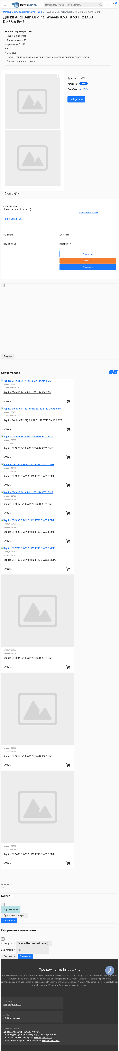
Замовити (25, 956)
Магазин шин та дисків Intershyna (19, 12)
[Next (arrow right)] (5, 887)
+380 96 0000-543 (12, 219)
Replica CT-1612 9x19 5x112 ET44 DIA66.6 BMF (28, 756)
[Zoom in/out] (8, 884)
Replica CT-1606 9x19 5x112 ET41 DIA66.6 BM (27, 392)
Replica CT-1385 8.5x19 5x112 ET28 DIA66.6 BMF (28, 476)
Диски (83, 83)
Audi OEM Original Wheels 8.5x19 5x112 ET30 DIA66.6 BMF (74, 12)
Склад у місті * (8, 943)
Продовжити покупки (14, 915)
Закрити (7, 356)
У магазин (88, 254)
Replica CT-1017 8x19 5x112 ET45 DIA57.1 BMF (28, 504)
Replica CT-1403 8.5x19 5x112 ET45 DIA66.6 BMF (28, 854)
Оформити (9, 920)
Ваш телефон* (8, 950)
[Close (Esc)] (2, 884)
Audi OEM (83, 89)
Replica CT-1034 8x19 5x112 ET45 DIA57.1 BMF (28, 658)
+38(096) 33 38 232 (43, 1037)
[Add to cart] (68, 401)
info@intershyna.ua (11, 1018)
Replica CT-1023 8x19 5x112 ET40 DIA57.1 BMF (28, 448)
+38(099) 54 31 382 (50, 1040)
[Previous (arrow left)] (2, 887)
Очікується (76, 99)
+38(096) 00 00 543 (12, 1004)
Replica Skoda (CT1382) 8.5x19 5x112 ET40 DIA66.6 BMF (32, 420)
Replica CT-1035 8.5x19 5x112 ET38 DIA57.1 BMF (28, 532)
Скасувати (9, 956)
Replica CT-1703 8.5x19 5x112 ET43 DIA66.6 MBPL (29, 559)
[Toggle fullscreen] (5, 884)
